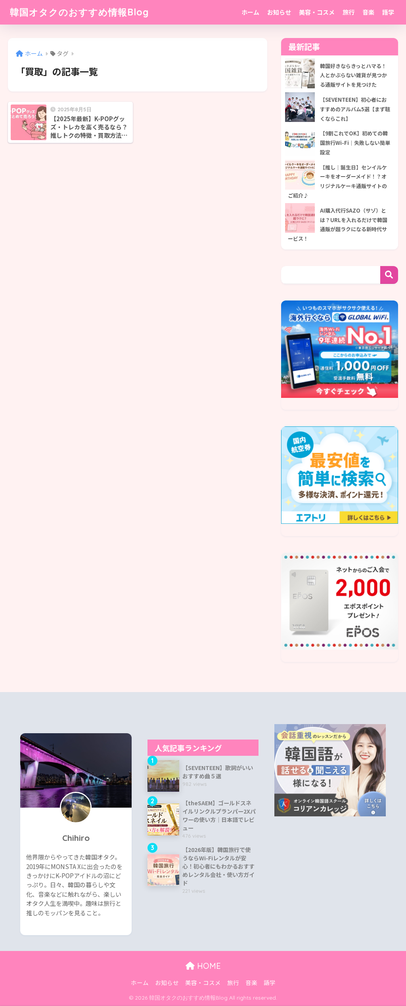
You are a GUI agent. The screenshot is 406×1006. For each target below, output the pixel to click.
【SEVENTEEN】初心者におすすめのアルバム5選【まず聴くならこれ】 (355, 109)
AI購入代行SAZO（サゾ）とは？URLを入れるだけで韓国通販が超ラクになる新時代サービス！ (337, 224)
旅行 (348, 12)
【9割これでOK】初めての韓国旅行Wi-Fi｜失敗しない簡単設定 (355, 142)
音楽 (368, 12)
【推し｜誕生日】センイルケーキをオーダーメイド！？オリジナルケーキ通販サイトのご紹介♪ (337, 181)
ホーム (250, 12)
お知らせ (279, 12)
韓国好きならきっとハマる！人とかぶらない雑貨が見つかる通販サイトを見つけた (353, 75)
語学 (388, 12)
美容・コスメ (317, 12)
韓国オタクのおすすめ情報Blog (79, 12)
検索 (389, 275)
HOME (208, 966)
